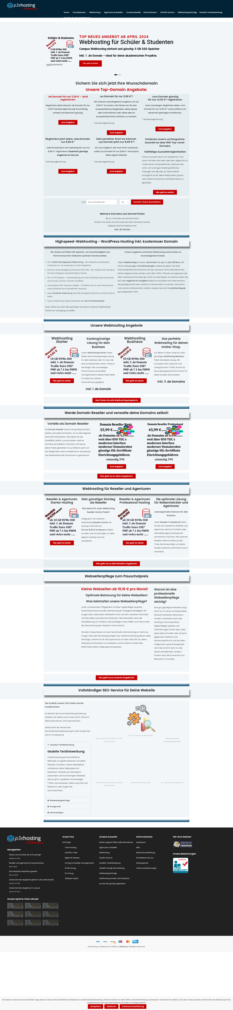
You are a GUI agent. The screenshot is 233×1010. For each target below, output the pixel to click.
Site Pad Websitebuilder (94, 301)
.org (177, 160)
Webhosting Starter (62, 340)
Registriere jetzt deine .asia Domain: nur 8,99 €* (68, 140)
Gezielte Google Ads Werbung (112, 868)
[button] (68, 745)
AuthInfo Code (71, 852)
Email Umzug (70, 868)
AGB (138, 847)
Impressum (141, 842)
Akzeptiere (95, 1006)
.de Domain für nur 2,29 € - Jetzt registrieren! (68, 98)
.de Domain (151, 262)
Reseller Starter (100, 522)
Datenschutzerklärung (145, 852)
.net (168, 160)
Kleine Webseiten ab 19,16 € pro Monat (114, 589)
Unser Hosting (70, 847)
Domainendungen (146, 266)
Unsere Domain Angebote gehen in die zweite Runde (31, 880)
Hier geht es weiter (90, 64)
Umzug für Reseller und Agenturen (79, 863)
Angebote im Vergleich (137, 280)
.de (157, 171)
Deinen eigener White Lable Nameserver (116, 842)
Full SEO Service (105, 858)
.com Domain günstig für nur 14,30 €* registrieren (165, 98)
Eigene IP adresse (72, 858)
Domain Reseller (56, 429)
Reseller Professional (170, 522)
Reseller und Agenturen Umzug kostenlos (26, 863)
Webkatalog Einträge (108, 873)
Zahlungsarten (142, 863)
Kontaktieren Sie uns (144, 858)
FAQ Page (66, 842)
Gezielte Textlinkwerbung (62, 745)
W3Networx (124, 946)
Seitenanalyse (56, 812)
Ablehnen (111, 1006)
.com (162, 160)
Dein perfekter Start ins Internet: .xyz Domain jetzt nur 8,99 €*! (116, 140)
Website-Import (72, 878)
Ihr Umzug (69, 873)
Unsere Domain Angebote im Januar (24, 888)
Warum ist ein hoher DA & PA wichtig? (25, 855)
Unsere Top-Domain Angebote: (116, 89)
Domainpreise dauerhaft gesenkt (23, 871)
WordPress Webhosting (62, 293)
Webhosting (104, 852)
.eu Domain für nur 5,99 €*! (116, 96)
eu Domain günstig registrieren (112, 883)
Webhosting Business (134, 340)
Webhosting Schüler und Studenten (114, 878)
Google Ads (55, 806)
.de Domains (175, 382)
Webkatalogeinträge (60, 800)
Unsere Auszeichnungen (146, 868)
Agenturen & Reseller (108, 847)
